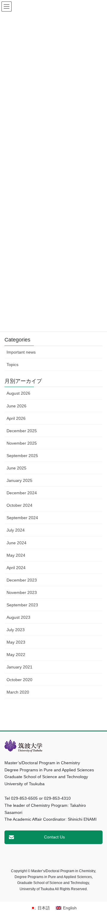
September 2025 (22, 455)
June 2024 (16, 542)
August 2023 (18, 617)
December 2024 (22, 492)
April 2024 (16, 567)
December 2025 (22, 430)
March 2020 (18, 692)
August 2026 (18, 393)
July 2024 (16, 530)
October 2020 (19, 679)
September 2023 (22, 605)
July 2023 (16, 629)
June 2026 (16, 406)
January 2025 (19, 480)
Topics (12, 364)
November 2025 (22, 443)
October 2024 (19, 505)
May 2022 (16, 654)
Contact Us (54, 837)
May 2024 (16, 555)
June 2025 (16, 468)
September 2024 (22, 517)
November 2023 (22, 592)
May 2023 (16, 642)
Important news (21, 352)
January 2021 (19, 667)
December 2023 (22, 580)
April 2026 (16, 418)
